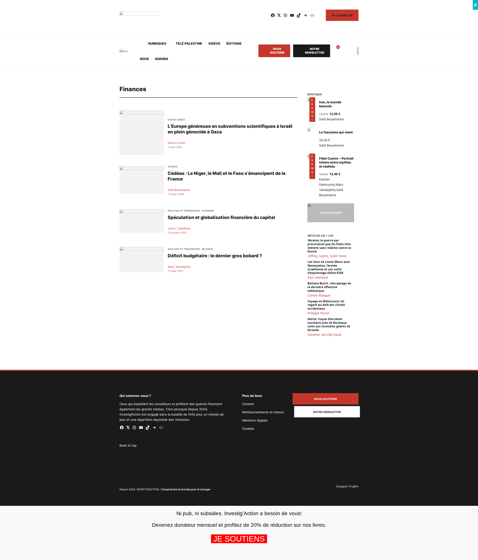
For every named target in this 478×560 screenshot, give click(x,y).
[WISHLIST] (335, 51)
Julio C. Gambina (179, 228)
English (353, 486)
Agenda (161, 59)
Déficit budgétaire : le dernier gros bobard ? (215, 255)
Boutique (315, 94)
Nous (144, 59)
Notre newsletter (314, 50)
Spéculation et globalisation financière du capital (221, 217)
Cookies (248, 429)
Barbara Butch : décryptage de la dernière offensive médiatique (329, 287)
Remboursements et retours (263, 412)
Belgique (207, 249)
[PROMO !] (309, 156)
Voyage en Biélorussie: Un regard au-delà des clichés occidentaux (326, 305)
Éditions (233, 43)
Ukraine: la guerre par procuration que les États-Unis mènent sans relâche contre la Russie (329, 246)
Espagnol (342, 486)
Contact (248, 404)
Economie (208, 210)
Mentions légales (255, 420)
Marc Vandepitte (179, 267)
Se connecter (342, 15)
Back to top (128, 445)
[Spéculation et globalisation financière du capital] (142, 221)
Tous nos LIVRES (331, 213)
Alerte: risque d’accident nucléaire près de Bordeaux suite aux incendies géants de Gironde (329, 324)
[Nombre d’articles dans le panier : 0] (344, 51)
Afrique (172, 166)
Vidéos (214, 43)
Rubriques (157, 43)
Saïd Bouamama (179, 190)
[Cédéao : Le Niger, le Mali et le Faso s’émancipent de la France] (142, 179)
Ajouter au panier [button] (311, 116)
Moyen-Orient (176, 119)
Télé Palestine (189, 43)
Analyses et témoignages (184, 210)
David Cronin (176, 143)
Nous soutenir (277, 50)
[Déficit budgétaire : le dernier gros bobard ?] (142, 259)
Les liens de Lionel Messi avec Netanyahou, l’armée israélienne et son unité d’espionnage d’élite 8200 (329, 267)
